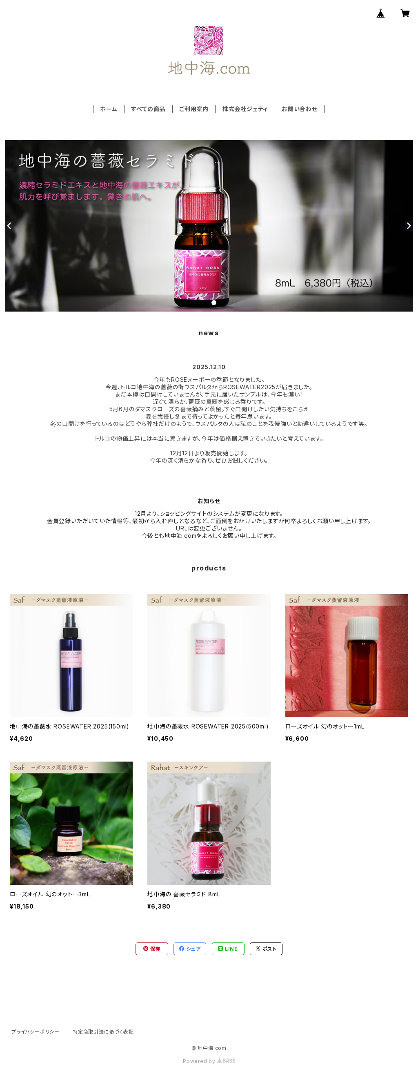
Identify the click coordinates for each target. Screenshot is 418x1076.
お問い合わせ (300, 108)
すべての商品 (148, 108)
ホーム (108, 108)
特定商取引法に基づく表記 (103, 1032)
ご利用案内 (194, 108)
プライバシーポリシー (35, 1032)
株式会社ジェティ (245, 108)
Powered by (200, 1061)
